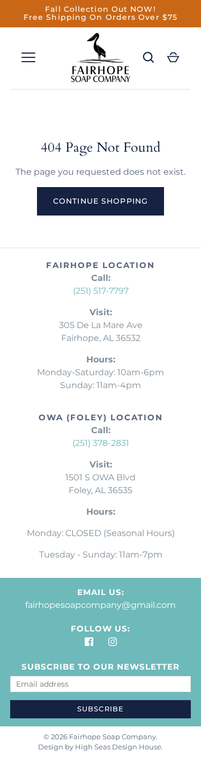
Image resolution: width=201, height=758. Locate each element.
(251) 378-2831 (100, 443)
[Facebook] (89, 642)
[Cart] (173, 57)
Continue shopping (100, 201)
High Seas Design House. (119, 746)
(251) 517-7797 (101, 291)
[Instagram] (112, 642)
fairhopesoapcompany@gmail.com (100, 605)
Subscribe (100, 708)
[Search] (148, 57)
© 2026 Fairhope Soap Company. (100, 736)
